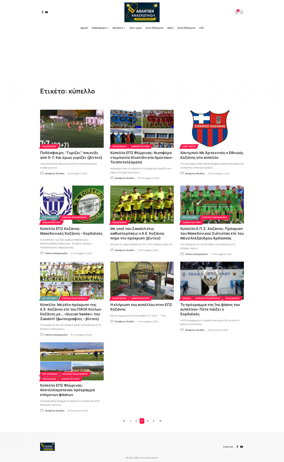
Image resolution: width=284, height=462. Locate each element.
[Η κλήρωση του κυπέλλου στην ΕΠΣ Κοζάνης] (142, 281)
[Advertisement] (142, 56)
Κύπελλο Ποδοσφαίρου (74, 217)
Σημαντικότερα (140, 146)
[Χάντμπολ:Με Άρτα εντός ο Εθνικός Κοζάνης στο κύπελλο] (212, 129)
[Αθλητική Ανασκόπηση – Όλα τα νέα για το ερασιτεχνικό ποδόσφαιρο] (47, 447)
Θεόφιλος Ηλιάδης (55, 173)
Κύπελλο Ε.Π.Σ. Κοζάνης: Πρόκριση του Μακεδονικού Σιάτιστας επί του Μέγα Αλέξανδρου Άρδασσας (212, 233)
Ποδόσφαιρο (49, 146)
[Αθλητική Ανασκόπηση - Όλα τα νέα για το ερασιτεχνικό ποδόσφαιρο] (141, 12)
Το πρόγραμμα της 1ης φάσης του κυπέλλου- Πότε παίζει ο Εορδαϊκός (210, 309)
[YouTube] (46, 12)
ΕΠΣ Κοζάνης (49, 217)
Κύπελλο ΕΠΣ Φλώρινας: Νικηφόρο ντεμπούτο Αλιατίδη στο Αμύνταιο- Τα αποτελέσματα (141, 157)
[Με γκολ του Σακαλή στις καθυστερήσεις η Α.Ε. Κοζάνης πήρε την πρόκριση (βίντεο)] (142, 205)
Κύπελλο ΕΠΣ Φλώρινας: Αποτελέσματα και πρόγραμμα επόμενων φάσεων (67, 390)
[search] (241, 12)
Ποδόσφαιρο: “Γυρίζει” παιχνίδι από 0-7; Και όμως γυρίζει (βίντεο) (71, 155)
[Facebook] (42, 12)
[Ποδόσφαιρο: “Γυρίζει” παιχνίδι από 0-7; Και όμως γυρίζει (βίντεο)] (72, 129)
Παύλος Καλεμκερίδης (56, 253)
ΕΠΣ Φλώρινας (50, 374)
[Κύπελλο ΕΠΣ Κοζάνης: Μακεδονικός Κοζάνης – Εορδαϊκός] (72, 205)
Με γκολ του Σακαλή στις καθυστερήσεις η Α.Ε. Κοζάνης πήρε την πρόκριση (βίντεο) (137, 233)
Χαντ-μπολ (189, 146)
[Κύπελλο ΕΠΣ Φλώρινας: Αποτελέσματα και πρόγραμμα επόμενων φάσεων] (72, 361)
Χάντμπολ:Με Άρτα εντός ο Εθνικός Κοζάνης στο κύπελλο (211, 155)
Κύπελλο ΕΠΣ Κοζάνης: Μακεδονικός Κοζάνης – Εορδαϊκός (71, 231)
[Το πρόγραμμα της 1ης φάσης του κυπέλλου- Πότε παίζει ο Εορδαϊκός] (212, 281)
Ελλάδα (186, 298)
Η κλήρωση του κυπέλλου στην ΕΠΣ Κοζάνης (141, 307)
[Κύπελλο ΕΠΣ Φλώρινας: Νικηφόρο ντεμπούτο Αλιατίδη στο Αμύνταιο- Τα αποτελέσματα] (142, 129)
